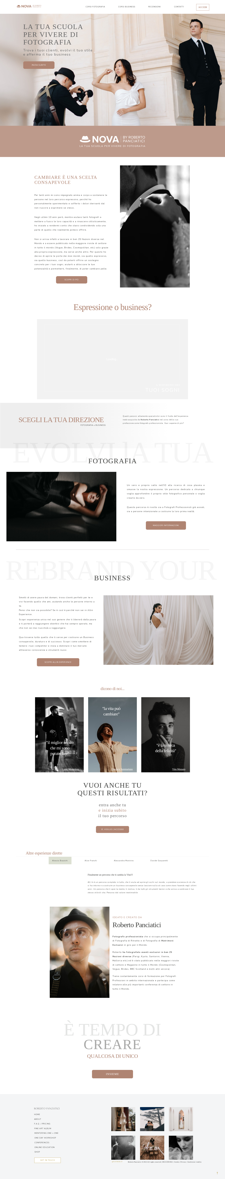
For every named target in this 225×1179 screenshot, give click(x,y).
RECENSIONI (154, 7)
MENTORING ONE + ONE (46, 1133)
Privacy (183, 1162)
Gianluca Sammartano (122, 769)
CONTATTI (179, 7)
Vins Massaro (178, 769)
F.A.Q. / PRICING (42, 1124)
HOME (37, 1114)
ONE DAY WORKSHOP (45, 1138)
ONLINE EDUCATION (44, 1147)
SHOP (37, 1152)
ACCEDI (202, 7)
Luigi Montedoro (70, 769)
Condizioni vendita (195, 1162)
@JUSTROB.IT (117, 1161)
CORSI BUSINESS (126, 7)
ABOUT (37, 1119)
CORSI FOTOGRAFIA (95, 7)
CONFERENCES (41, 1142)
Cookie (176, 1162)
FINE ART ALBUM (42, 1128)
